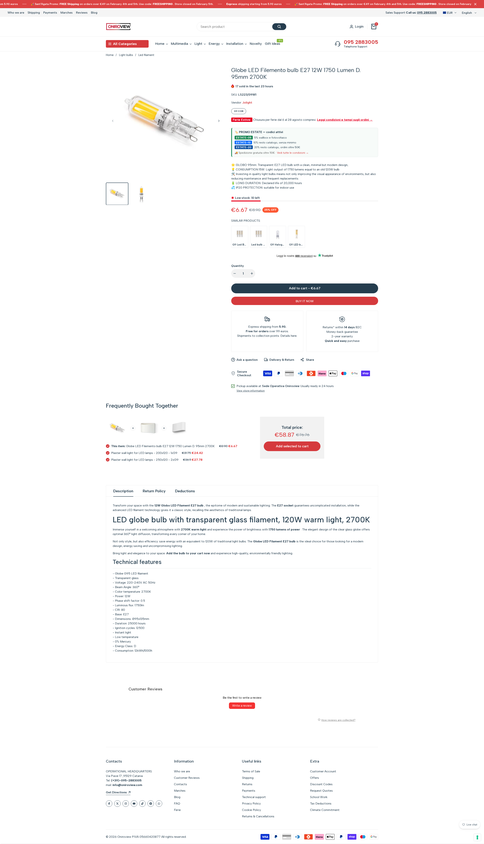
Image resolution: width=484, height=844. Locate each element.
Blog (94, 12)
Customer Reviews (187, 778)
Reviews (82, 12)
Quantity (237, 266)
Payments (50, 12)
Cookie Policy (251, 810)
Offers (314, 778)
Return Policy (154, 491)
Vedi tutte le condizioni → (293, 152)
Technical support (254, 797)
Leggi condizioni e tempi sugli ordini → (345, 120)
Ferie (177, 810)
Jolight (247, 102)
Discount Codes (321, 784)
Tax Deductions (320, 803)
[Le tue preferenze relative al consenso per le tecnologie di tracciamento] (477, 837)
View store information (251, 390)
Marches (66, 12)
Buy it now (305, 301)
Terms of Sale (251, 771)
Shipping (34, 12)
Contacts (180, 784)
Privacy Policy (251, 803)
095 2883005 (427, 12)
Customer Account (323, 771)
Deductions (185, 491)
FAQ (177, 803)
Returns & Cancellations (258, 816)
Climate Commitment (325, 810)
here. (294, 336)
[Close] (474, 4)
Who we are (16, 12)
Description (123, 491)
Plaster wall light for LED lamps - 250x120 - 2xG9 (144, 459)
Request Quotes (321, 790)
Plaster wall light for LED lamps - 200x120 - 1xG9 (144, 453)
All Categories (125, 44)
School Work (318, 797)
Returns (328, 327)
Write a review (242, 705)
